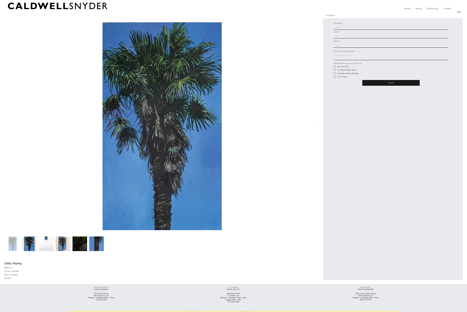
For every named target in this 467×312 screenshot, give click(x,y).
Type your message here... (344, 51)
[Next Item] (316, 126)
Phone (336, 41)
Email (336, 32)
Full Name (338, 23)
